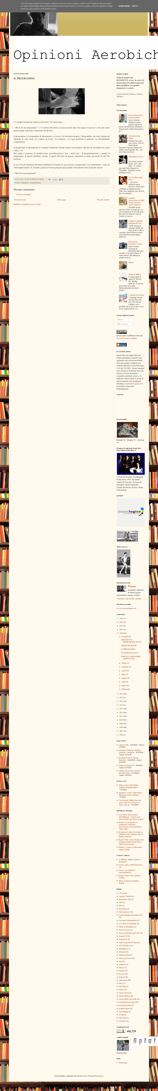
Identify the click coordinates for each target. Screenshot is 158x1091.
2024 (121, 618)
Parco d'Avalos (124, 930)
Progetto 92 (123, 939)
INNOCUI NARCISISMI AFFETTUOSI (130, 657)
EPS (120, 905)
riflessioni (122, 1018)
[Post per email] (49, 179)
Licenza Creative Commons (127, 338)
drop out (122, 974)
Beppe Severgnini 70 (126, 765)
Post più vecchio (103, 199)
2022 (121, 625)
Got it (135, 6)
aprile (124, 681)
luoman (84, 1076)
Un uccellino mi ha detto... (135, 178)
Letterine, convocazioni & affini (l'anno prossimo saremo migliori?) (136, 201)
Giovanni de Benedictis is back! (135, 242)
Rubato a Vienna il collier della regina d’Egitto (130, 848)
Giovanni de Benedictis (127, 920)
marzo (124, 685)
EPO (120, 902)
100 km (121, 893)
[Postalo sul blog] (55, 179)
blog (120, 961)
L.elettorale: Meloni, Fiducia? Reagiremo (129, 860)
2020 (121, 633)
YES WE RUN (124, 945)
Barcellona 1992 (125, 899)
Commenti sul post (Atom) (31, 204)
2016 (121, 697)
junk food (122, 986)
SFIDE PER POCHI (128, 645)
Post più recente (20, 199)
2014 (121, 705)
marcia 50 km (124, 992)
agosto (124, 670)
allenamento (25, 183)
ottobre (124, 663)
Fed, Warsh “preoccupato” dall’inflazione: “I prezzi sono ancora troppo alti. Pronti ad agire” (131, 816)
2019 (121, 694)
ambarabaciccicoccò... (136, 157)
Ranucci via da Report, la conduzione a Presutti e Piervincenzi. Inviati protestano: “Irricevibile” (130, 825)
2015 (121, 701)
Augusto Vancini (125, 896)
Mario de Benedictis (126, 926)
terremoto (122, 1021)
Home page (61, 199)
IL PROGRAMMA (128, 649)
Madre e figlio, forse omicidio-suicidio (130, 876)
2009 (121, 723)
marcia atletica (124, 996)
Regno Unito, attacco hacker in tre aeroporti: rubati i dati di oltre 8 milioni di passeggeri (131, 841)
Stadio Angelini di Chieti (128, 942)
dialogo (121, 967)
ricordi (121, 1014)
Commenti (123, 324)
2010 (121, 720)
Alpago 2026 (124, 745)
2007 (121, 731)
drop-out (122, 977)
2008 (121, 727)
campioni (122, 964)
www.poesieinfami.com (127, 608)
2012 (121, 712)
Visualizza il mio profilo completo (129, 598)
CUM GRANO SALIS (129, 653)
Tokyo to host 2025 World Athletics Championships (128, 786)
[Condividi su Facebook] (60, 179)
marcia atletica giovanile (127, 999)
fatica (121, 983)
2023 (121, 622)
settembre (125, 667)
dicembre (125, 636)
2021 (121, 629)
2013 (121, 708)
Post (121, 319)
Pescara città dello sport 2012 (129, 933)
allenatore (122, 952)
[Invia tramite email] (53, 179)
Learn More (124, 6)
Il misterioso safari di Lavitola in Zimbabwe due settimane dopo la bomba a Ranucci (131, 834)
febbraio (125, 689)
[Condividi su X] (58, 179)
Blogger (100, 1076)
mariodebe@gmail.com (134, 383)
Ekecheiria (123, 909)
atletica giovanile (125, 958)
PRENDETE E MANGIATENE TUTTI (131, 640)
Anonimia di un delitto (134, 137)
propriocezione (124, 1008)
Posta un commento (24, 194)
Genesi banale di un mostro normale (136, 116)
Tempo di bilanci (135, 274)
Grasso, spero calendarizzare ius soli (130, 865)
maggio (124, 678)
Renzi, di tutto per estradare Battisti (129, 882)
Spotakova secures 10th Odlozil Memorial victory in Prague (130, 793)
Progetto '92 (123, 936)
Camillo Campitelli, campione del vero (136, 222)
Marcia (131, 262)
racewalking (123, 1011)
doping (121, 970)
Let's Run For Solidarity (127, 923)
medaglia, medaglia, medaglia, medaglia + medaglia (130, 751)
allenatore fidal (124, 955)
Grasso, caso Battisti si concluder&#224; (127, 871)
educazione (123, 980)
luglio (124, 674)
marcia (121, 989)
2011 (121, 716)
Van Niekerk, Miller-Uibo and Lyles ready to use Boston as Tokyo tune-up (130, 802)
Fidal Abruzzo (124, 912)
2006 (121, 734)
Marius (133, 586)
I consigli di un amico (136, 295)
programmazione (35, 183)
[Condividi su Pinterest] (62, 179)
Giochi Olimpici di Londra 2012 (131, 915)
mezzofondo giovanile (127, 1002)
